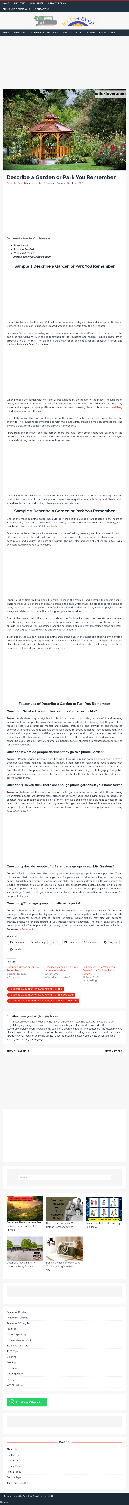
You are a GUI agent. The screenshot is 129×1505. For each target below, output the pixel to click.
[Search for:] (64, 1177)
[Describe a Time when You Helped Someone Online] (64, 1209)
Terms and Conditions (16, 9)
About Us (19, 3)
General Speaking (16, 1334)
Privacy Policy (57, 3)
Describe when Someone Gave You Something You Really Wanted (63, 1266)
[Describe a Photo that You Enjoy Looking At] (104, 1209)
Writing (10, 1379)
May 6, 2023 (15, 183)
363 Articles (51, 1016)
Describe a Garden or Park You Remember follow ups (44, 1001)
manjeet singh (33, 183)
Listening (11, 1357)
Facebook (27, 929)
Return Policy (14, 1471)
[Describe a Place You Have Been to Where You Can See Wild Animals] (25, 1208)
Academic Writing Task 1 (101, 33)
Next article (113, 1051)
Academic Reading (17, 1312)
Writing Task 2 (72, 33)
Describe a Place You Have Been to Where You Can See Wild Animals (24, 1226)
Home (6, 3)
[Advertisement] (64, 64)
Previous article (18, 1051)
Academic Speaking (56, 183)
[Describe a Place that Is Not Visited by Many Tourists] (25, 1249)
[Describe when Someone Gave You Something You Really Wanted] (64, 1249)
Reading (11, 1362)
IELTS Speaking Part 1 (18, 1345)
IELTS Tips (12, 1351)
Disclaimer (36, 3)
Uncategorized (15, 1373)
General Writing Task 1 (44, 33)
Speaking (19, 33)
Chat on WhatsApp (30, 1402)
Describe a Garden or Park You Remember (36, 989)
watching (116, 407)
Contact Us (42, 9)
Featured (11, 1329)
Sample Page (14, 1477)
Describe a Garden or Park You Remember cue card (42, 995)
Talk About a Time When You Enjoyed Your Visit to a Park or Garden (99, 970)
